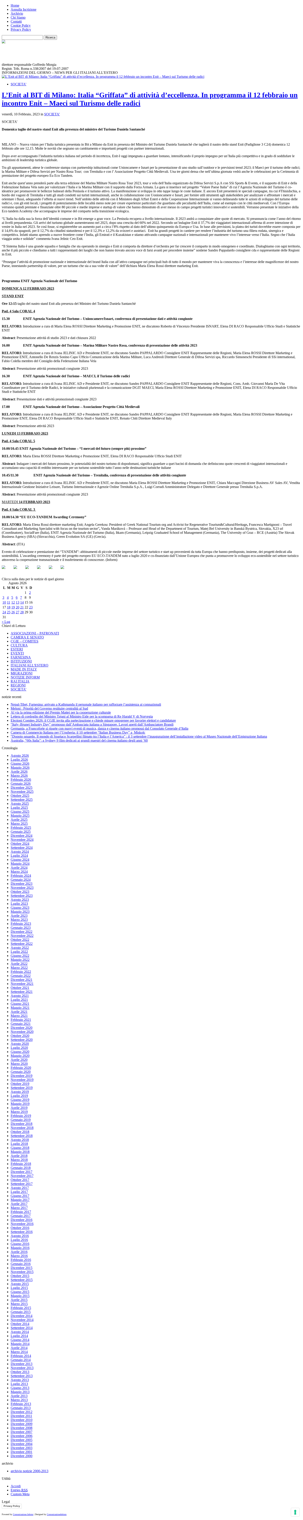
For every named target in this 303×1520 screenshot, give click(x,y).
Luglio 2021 (19, 1000)
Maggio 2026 (20, 767)
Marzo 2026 (19, 775)
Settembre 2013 (22, 1376)
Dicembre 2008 (21, 1428)
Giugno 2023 (20, 908)
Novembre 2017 (22, 1176)
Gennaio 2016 (21, 1264)
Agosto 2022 (20, 948)
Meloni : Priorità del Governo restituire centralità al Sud (49, 708)
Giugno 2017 (20, 1196)
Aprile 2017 (19, 1204)
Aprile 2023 (19, 916)
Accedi (16, 1486)
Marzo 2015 (19, 1304)
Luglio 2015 (19, 1288)
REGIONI (18, 685)
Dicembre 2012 (21, 1412)
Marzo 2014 (19, 1352)
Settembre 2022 (22, 944)
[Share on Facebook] (7, 570)
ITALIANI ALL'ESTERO (29, 665)
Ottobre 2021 (20, 988)
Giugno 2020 (20, 1052)
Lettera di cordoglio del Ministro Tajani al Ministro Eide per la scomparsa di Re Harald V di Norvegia (82, 716)
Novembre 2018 (22, 1128)
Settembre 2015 (22, 1280)
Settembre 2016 (22, 1232)
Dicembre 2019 (21, 1076)
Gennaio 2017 (21, 1216)
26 (13, 612)
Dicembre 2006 (21, 1436)
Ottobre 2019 (20, 1084)
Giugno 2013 (20, 1388)
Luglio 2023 (19, 904)
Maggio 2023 (20, 912)
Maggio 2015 (20, 1296)
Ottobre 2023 (20, 892)
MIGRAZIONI (21, 673)
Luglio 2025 (19, 807)
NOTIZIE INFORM (25, 677)
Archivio (17, 13)
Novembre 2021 (22, 984)
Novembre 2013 (22, 1368)
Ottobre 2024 (20, 843)
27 (17, 612)
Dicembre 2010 (21, 1420)
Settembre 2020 (22, 1040)
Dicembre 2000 (21, 1456)
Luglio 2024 (19, 855)
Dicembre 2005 (21, 1440)
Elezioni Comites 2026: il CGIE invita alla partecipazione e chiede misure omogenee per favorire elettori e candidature (93, 720)
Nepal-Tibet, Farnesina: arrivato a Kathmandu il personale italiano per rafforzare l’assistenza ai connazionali (86, 704)
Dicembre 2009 (21, 1424)
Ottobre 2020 (20, 1036)
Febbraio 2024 (21, 875)
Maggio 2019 (20, 1104)
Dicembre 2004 (21, 1444)
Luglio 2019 (19, 1096)
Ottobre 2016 (20, 1228)
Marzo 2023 (19, 920)
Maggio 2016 (20, 1248)
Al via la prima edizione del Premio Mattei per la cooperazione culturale (61, 712)
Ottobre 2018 (20, 1132)
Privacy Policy (21, 29)
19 (13, 607)
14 (22, 602)
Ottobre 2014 (20, 1324)
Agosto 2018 (20, 1140)
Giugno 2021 (20, 1004)
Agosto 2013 (20, 1380)
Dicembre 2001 (21, 1452)
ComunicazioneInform (57, 1514)
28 (22, 612)
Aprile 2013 (19, 1396)
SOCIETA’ (18, 84)
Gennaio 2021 (21, 1024)
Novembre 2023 (22, 888)
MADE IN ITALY (24, 669)
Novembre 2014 (22, 1320)
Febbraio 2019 (21, 1116)
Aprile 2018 (19, 1156)
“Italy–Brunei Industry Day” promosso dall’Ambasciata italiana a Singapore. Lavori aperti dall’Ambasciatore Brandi (92, 724)
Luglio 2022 (19, 952)
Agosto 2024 (20, 851)
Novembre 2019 (22, 1080)
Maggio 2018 (20, 1152)
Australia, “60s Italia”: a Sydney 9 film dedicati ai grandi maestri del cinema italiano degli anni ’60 (79, 740)
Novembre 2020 (22, 1032)
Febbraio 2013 (21, 1404)
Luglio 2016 (19, 1240)
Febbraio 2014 (21, 1356)
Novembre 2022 (22, 936)
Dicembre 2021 (21, 980)
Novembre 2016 (22, 1224)
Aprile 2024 (19, 867)
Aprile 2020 (19, 1060)
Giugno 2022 (20, 956)
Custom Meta (20, 1494)
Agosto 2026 (20, 755)
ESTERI (17, 649)
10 (4, 602)
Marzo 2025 (19, 823)
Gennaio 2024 (21, 879)
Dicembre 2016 (21, 1220)
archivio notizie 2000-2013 (29, 1471)
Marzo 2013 (19, 1400)
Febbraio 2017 (21, 1212)
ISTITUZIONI (21, 661)
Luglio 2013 (19, 1384)
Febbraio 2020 (21, 1068)
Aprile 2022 (19, 964)
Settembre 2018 (22, 1136)
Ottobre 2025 (20, 795)
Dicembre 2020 (21, 1028)
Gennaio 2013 (21, 1408)
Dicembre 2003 (21, 1448)
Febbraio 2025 (21, 827)
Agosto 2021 (20, 996)
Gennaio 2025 (21, 831)
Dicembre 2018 (21, 1124)
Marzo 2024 (19, 871)
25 (8, 612)
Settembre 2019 (22, 1088)
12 (13, 602)
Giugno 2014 (20, 1340)
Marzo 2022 (19, 968)
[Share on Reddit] (30, 570)
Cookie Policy (21, 25)
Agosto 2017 (20, 1188)
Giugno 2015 (20, 1292)
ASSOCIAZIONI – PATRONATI (35, 633)
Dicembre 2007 (21, 1432)
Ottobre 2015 (20, 1276)
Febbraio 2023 (21, 924)
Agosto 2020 (20, 1044)
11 (8, 602)
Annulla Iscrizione (23, 9)
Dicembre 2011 (21, 1416)
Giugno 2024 (20, 859)
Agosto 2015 (20, 1284)
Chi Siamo (18, 17)
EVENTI (17, 653)
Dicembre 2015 (21, 1268)
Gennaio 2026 (21, 783)
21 (22, 607)
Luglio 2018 (19, 1144)
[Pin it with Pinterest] (42, 570)
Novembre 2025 (22, 791)
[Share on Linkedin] (54, 570)
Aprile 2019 (19, 1108)
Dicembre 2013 (21, 1364)
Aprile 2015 (19, 1300)
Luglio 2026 (19, 759)
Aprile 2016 (19, 1252)
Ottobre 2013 (20, 1372)
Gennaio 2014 (21, 1360)
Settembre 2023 (22, 896)
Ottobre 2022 (20, 940)
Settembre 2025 (22, 799)
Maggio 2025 (20, 815)
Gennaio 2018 (21, 1168)
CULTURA (19, 645)
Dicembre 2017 (21, 1172)
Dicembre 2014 (21, 1316)
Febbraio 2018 (21, 1164)
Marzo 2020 (19, 1064)
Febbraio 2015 (21, 1308)
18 (8, 607)
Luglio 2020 (19, 1048)
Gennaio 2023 (21, 928)
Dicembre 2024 (21, 835)
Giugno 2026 (20, 763)
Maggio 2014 (20, 1344)
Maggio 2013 (20, 1392)
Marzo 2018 (19, 1160)
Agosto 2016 (20, 1236)
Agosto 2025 (20, 803)
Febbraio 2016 (21, 1260)
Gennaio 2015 (21, 1312)
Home (15, 5)
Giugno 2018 (20, 1148)
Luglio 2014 (19, 1336)
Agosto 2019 (20, 1092)
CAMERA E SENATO (27, 637)
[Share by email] (66, 570)
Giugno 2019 (20, 1100)
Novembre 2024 (22, 839)
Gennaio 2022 (21, 976)
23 (31, 607)
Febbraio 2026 (21, 779)
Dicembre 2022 (21, 932)
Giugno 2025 (20, 811)
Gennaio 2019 (21, 1120)
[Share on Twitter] (19, 570)
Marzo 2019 (19, 1112)
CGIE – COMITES (24, 641)
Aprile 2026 (19, 771)
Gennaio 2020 (21, 1072)
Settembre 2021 (22, 992)
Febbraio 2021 (21, 1020)
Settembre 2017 (22, 1184)
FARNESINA (21, 657)
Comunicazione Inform (23, 1514)
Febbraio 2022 (21, 972)
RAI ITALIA (20, 681)
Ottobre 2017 (20, 1180)
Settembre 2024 (22, 847)
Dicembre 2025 (21, 787)
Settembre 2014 (22, 1328)
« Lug (6, 622)
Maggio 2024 (20, 863)
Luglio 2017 (19, 1192)
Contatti (16, 21)
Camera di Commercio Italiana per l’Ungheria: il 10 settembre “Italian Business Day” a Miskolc (78, 732)
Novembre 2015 (22, 1272)
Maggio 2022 (20, 960)
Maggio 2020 (20, 1056)
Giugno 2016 (20, 1244)
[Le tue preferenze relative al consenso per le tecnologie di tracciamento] (295, 1512)
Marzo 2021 (19, 1016)
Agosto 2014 (20, 1332)
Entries (19, 1490)
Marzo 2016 (19, 1256)
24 (4, 612)
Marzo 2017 (19, 1208)
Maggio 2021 (20, 1008)
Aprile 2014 (19, 1348)
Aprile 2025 (19, 819)
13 (17, 602)
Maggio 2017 (20, 1200)
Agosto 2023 (20, 900)
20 (17, 607)
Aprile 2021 (19, 1012)
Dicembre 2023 (21, 883)
